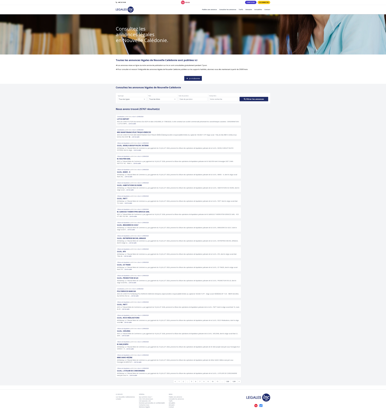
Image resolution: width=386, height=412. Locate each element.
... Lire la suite (131, 124)
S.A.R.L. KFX (121, 251)
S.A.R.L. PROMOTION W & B (127, 278)
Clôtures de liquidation (123, 143)
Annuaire (248, 9)
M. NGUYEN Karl (124, 159)
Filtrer (255, 99)
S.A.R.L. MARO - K (123, 172)
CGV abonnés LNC (145, 401)
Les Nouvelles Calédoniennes (125, 397)
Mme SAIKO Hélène (124, 357)
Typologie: (121, 96)
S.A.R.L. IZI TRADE (123, 265)
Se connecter (264, 2)
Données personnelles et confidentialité (152, 403)
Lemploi (118, 399)
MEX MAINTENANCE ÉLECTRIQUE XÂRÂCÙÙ (134, 132)
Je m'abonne (194, 78)
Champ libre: (212, 96)
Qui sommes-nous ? (145, 397)
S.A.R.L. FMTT (122, 198)
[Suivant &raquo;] (239, 381)
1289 (234, 381)
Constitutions (120, 116)
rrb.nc (133, 116)
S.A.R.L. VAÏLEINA (123, 331)
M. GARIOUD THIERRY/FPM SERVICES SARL (133, 212)
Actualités (258, 9)
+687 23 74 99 (121, 2)
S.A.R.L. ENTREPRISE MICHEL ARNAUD (131, 238)
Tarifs (241, 9)
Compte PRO (251, 2)
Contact (267, 9)
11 (217, 381)
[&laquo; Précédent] (175, 381)
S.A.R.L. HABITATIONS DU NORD (129, 185)
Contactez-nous (144, 405)
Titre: (149, 96)
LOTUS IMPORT (123, 119)
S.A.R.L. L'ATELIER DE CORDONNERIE (131, 371)
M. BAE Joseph (122, 344)
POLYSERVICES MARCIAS (126, 291)
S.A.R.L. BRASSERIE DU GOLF (127, 225)
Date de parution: (184, 96)
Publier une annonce (209, 9)
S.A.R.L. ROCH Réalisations (128, 318)
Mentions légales (144, 407)
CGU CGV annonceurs (146, 399)
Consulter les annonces (227, 9)
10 (212, 381)
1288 (227, 381)
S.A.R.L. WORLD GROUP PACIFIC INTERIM (133, 145)
